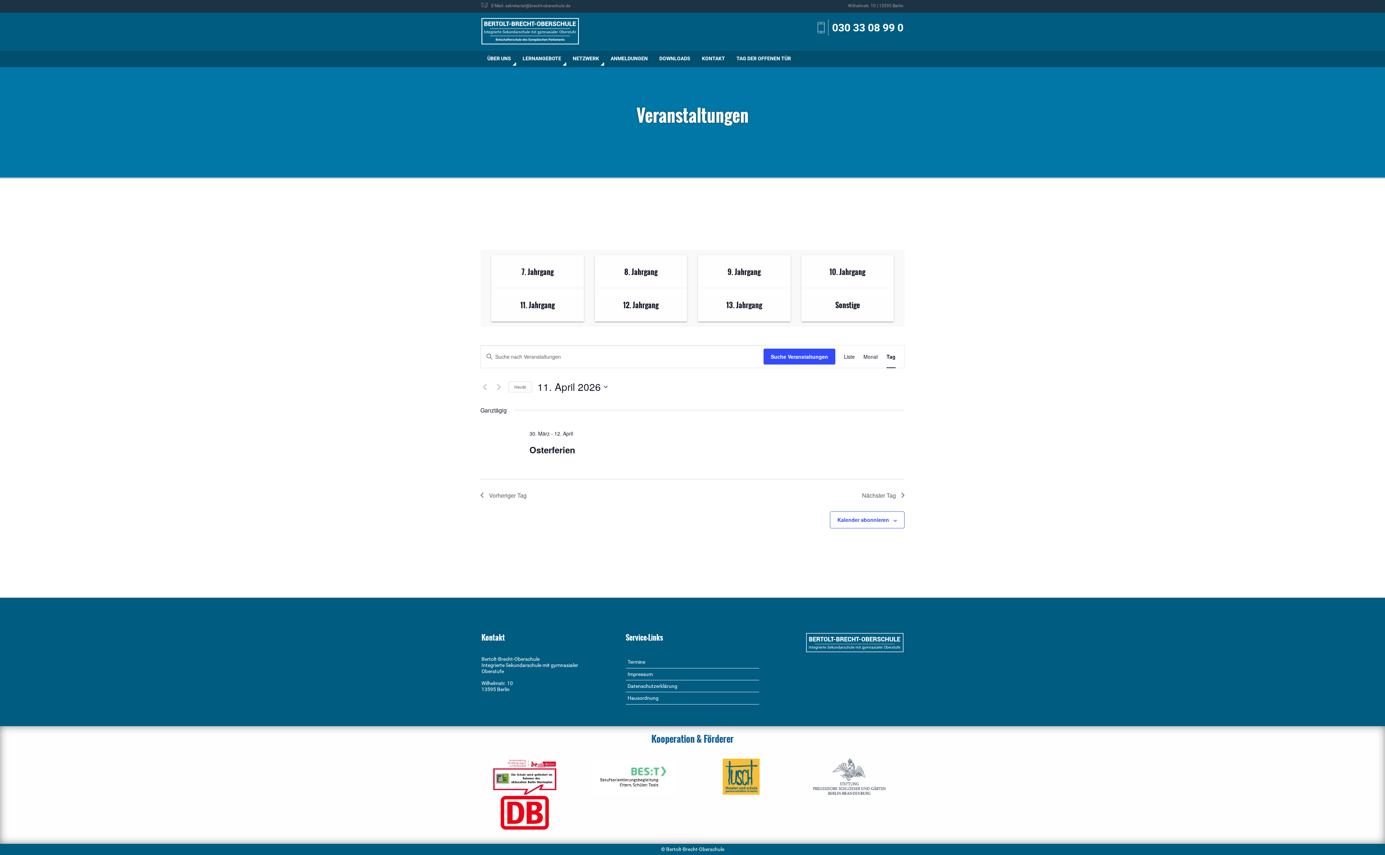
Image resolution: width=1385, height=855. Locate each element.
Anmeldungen (629, 58)
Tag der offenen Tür (764, 58)
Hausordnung (643, 698)
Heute (520, 387)
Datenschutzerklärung (652, 686)
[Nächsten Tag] (498, 387)
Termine (636, 662)
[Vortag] (484, 387)
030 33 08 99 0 (867, 27)
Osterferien (552, 450)
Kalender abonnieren (863, 519)
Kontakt (713, 58)
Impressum (640, 674)
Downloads (674, 58)
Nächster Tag (879, 495)
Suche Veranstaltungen (799, 356)
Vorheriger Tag (508, 495)
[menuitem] (499, 58)
